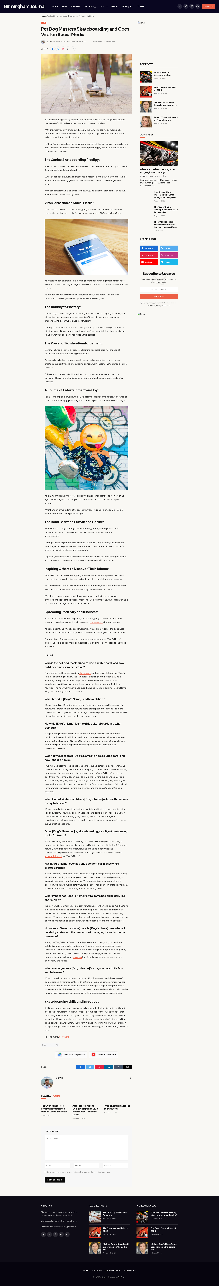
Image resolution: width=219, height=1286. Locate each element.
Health (114, 6)
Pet (51, 1045)
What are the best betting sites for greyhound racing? (163, 73)
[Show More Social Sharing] (73, 48)
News (64, 6)
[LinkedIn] (32, 139)
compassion (96, 622)
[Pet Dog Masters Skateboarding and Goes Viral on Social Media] (86, 84)
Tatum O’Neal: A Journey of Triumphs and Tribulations (166, 118)
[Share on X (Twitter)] (57, 48)
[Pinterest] (32, 145)
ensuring (77, 957)
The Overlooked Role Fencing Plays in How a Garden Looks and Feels (54, 1108)
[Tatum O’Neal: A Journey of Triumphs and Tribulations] (146, 121)
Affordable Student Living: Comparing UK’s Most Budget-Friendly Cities (85, 1110)
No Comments (97, 41)
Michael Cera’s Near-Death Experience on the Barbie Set (166, 103)
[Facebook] (32, 126)
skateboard (85, 673)
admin (51, 41)
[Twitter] (32, 132)
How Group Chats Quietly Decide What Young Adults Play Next (165, 195)
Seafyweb (122, 1277)
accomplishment (53, 856)
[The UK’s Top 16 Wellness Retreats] (95, 1217)
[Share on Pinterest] (63, 48)
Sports (104, 6)
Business (75, 6)
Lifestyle (126, 6)
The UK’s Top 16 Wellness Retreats (115, 1213)
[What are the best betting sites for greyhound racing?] (146, 77)
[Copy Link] (68, 48)
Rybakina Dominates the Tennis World (117, 1107)
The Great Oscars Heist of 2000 (165, 88)
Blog (43, 22)
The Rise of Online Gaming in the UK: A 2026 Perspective (166, 210)
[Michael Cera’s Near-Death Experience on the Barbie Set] (146, 106)
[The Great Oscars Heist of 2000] (146, 92)
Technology (90, 6)
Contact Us (129, 1271)
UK (57, 1045)
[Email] (32, 152)
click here (64, 1036)
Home (55, 6)
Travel (140, 6)
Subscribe (208, 6)
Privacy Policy (155, 305)
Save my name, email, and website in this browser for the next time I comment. (79, 1172)
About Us (97, 1271)
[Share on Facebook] (52, 48)
